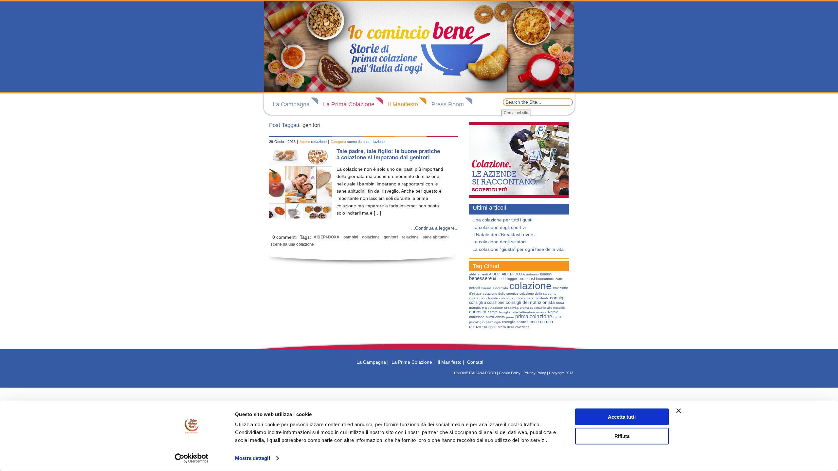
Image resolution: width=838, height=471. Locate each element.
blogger (511, 279)
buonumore (545, 279)
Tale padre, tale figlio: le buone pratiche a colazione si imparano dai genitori (388, 154)
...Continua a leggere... (435, 228)
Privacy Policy (534, 373)
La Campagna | (372, 362)
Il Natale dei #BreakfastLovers (503, 234)
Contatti (475, 362)
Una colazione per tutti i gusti (502, 219)
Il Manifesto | (451, 362)
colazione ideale (536, 298)
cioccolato (500, 288)
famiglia (504, 312)
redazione (319, 142)
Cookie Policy (509, 373)
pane (510, 317)
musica (541, 312)
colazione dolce (511, 298)
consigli (557, 297)
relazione (410, 237)
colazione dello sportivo (500, 293)
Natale (553, 312)
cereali (474, 288)
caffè (559, 279)
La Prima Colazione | (413, 362)
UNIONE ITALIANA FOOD (475, 373)
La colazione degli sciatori (499, 241)
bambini (350, 237)
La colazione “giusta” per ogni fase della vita (518, 249)
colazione (371, 237)
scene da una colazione (366, 142)
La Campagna (291, 104)
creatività (511, 307)
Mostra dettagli (252, 458)
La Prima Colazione (348, 104)
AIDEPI (495, 274)
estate (493, 312)
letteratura (527, 312)
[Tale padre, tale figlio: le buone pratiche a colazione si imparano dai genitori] (300, 216)
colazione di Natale (483, 298)
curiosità (477, 311)
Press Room (447, 104)
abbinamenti (478, 274)
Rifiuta (621, 436)
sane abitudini (435, 237)
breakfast (527, 278)
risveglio (508, 322)
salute (521, 322)
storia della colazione (514, 327)
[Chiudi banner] (678, 411)
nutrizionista (495, 317)
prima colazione (533, 316)
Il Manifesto (403, 104)
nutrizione (476, 317)
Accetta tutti (622, 417)
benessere (480, 278)
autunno (532, 274)
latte (515, 312)
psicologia (493, 322)
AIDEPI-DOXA (326, 237)
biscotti (498, 279)
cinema (486, 288)
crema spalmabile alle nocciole (543, 307)
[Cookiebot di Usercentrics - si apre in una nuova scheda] (191, 458)
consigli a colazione (486, 302)
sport (492, 327)
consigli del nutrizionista (530, 302)
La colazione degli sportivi (499, 227)
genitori (391, 237)
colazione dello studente (537, 293)
